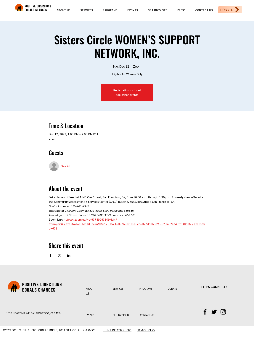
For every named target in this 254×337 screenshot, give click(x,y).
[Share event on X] (59, 255)
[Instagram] (223, 311)
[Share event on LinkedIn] (68, 255)
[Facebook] (205, 311)
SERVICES (118, 288)
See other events (127, 95)
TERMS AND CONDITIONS (117, 330)
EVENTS (90, 315)
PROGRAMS (145, 288)
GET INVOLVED (121, 315)
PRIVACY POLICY (146, 330)
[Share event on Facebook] (50, 255)
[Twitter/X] (214, 311)
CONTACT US (147, 315)
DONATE (172, 288)
